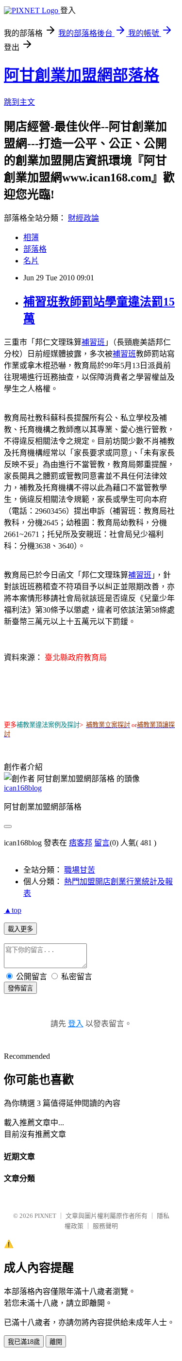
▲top (12, 910)
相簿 (31, 237)
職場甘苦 (79, 870)
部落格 (35, 249)
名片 (31, 261)
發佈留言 (20, 988)
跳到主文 (19, 102)
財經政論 (83, 218)
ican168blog (23, 788)
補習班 (93, 342)
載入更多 (20, 929)
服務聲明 (105, 1226)
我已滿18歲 (24, 1341)
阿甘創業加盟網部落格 (81, 75)
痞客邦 (80, 843)
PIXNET (45, 1215)
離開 (56, 1341)
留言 (102, 843)
